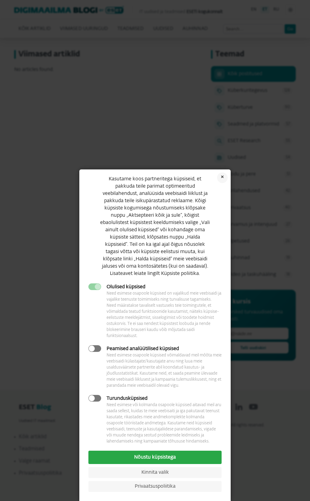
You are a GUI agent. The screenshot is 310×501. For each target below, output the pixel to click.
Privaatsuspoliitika (155, 486)
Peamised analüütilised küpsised (143, 348)
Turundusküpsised (127, 398)
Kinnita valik (155, 472)
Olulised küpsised (126, 287)
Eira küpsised (222, 177)
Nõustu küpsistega (155, 457)
